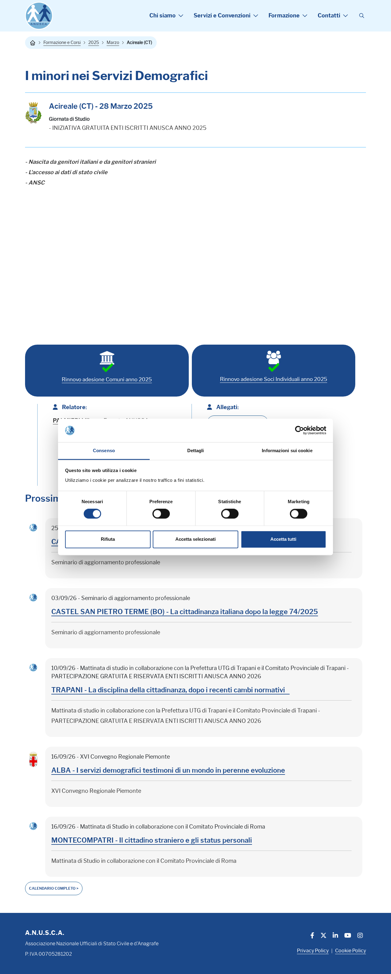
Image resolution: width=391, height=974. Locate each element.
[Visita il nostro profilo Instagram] (360, 936)
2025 (93, 42)
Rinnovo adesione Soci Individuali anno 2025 (273, 379)
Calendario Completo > (54, 888)
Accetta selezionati (195, 539)
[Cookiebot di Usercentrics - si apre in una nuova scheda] (299, 430)
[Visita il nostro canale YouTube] (347, 936)
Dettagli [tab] (195, 450)
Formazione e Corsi (62, 42)
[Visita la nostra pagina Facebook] (312, 936)
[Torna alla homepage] (33, 43)
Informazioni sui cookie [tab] (287, 450)
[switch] (161, 514)
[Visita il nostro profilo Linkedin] (335, 936)
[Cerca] (361, 16)
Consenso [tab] (104, 450)
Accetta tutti (283, 539)
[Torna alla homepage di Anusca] (39, 16)
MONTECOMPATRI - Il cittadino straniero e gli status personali (151, 840)
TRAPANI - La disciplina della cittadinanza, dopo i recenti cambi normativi (170, 690)
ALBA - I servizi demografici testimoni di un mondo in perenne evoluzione (168, 770)
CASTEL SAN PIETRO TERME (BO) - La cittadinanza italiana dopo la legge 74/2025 (184, 612)
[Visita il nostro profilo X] (323, 936)
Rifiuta (108, 539)
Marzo (113, 42)
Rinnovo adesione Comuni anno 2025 (107, 379)
